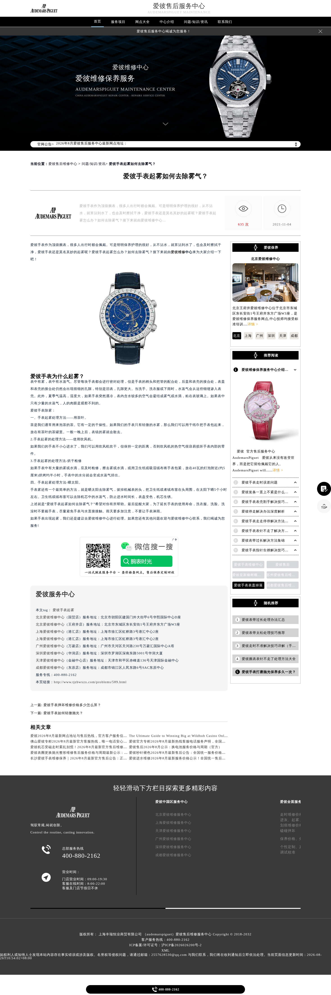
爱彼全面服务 (291, 802)
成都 (294, 336)
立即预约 (165, 504)
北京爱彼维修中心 (50, 617)
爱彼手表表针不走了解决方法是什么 (270, 531)
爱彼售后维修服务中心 (194, 934)
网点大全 (142, 22)
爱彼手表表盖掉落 (248, 585)
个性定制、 (289, 847)
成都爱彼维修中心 (50, 667)
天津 (282, 336)
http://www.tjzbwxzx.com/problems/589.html (90, 682)
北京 (236, 336)
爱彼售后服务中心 (179, 5)
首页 (97, 21)
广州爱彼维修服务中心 (173, 839)
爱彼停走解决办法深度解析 (263, 511)
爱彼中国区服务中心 (171, 802)
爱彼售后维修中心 (62, 164)
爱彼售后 (282, 564)
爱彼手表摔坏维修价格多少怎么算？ (72, 705)
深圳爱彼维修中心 (50, 653)
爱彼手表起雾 (63, 610)
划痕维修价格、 (293, 825)
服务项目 (118, 22)
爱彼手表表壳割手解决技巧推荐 (267, 502)
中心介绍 (167, 22)
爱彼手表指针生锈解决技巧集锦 (267, 550)
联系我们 (225, 22)
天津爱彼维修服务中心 (173, 831)
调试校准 (287, 852)
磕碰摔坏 (287, 831)
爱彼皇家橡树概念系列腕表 (248, 575)
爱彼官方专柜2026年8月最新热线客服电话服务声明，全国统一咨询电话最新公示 (193, 741)
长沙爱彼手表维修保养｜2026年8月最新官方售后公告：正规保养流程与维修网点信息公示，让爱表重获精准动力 (120, 758)
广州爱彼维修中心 (50, 646)
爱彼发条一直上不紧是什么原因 (267, 492)
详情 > (253, 324)
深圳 (271, 336)
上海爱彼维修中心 (50, 631)
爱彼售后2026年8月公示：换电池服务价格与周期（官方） (175, 747)
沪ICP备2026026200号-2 (181, 945)
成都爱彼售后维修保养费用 (283, 585)
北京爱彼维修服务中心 (173, 814)
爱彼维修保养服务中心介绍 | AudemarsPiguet (279, 369)
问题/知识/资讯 (196, 22)
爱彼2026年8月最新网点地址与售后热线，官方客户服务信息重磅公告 (85, 736)
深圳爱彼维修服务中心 (173, 847)
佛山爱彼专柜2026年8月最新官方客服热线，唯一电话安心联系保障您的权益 (91, 741)
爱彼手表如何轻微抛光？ (63, 713)
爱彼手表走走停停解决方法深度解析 (270, 521)
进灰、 (286, 820)
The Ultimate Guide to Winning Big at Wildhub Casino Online (179, 736)
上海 (248, 336)
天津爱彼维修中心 (50, 660)
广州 (259, 336)
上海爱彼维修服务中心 (173, 822)
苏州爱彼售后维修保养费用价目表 (283, 575)
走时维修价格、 (293, 814)
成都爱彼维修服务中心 (173, 855)
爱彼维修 (178, 252)
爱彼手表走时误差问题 (260, 482)
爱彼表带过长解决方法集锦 (263, 540)
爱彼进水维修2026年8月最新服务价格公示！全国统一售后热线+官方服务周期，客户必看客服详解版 (209, 758)
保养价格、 (289, 839)
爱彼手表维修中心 (248, 564)
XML (165, 950)
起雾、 (297, 820)
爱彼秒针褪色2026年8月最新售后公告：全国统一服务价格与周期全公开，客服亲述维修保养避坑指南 (209, 752)
